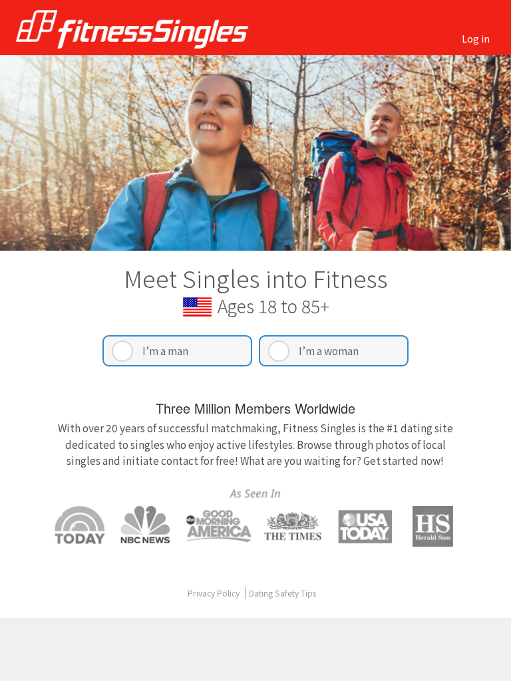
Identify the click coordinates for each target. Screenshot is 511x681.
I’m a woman (329, 350)
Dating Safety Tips (282, 593)
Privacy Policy (215, 593)
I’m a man (165, 350)
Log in (476, 38)
